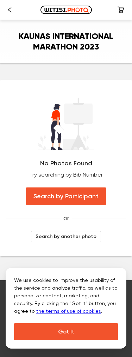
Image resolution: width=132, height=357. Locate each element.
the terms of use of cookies (68, 311)
